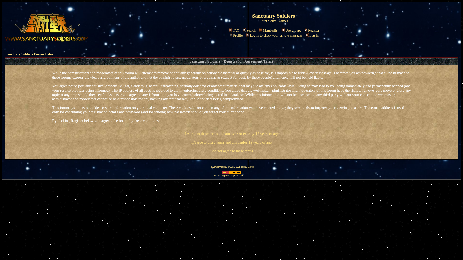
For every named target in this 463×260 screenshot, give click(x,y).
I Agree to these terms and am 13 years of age (231, 142)
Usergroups (293, 30)
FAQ (236, 30)
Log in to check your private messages (276, 35)
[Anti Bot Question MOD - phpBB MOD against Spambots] (231, 173)
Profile (238, 35)
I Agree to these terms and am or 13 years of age (232, 134)
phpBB (224, 166)
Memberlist (270, 30)
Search (251, 30)
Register (313, 30)
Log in (314, 35)
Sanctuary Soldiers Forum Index (29, 54)
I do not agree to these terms (231, 151)
